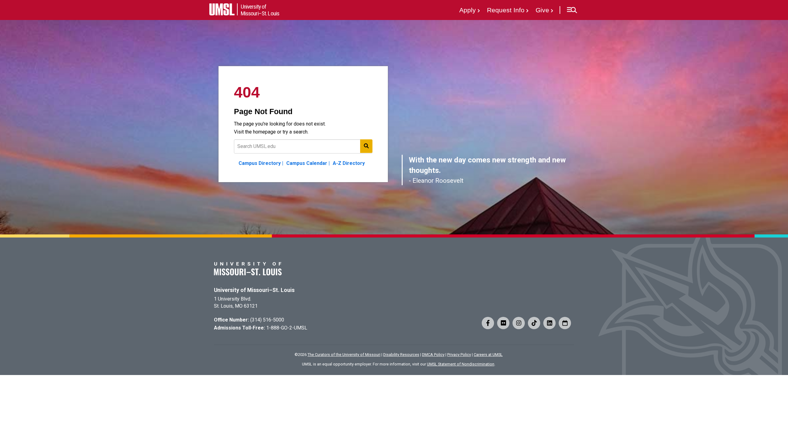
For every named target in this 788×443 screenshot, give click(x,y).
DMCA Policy (433, 354)
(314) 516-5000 (267, 320)
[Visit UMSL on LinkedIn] (549, 323)
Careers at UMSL (488, 354)
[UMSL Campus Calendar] (565, 323)
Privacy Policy (459, 354)
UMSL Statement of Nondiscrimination (460, 364)
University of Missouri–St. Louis (254, 290)
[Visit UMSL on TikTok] (534, 323)
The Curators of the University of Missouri (344, 354)
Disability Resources (401, 354)
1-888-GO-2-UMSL (286, 328)
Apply (467, 10)
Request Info (506, 10)
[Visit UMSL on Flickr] (503, 323)
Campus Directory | (261, 163)
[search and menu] (366, 146)
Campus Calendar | (308, 163)
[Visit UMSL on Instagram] (519, 323)
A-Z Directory (349, 163)
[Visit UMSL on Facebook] (488, 323)
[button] (572, 10)
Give (542, 10)
